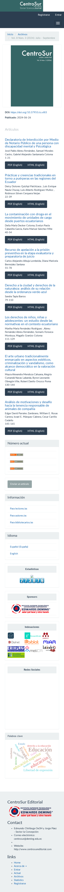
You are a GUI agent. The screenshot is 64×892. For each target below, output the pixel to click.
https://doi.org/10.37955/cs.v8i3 (29, 112)
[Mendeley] (45, 635)
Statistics (19, 880)
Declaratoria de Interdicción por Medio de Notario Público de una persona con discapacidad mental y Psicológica (32, 143)
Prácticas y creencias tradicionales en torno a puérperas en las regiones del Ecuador (30, 179)
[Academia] (11, 635)
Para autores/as (18, 515)
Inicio (10, 34)
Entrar (58, 15)
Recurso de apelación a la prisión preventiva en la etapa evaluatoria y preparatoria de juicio (29, 253)
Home (17, 863)
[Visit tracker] (32, 576)
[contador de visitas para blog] (32, 580)
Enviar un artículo (19, 484)
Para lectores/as (18, 508)
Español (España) (19, 547)
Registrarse (44, 15)
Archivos (22, 34)
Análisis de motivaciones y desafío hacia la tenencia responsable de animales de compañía (28, 406)
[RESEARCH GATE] (33, 635)
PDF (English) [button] (15, 165)
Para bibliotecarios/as (21, 522)
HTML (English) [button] (36, 165)
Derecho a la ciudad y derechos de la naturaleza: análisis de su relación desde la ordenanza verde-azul (30, 289)
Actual (17, 873)
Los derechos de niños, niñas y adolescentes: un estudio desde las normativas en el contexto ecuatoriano (31, 321)
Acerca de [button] (19, 866)
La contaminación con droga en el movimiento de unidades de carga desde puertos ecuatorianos (28, 218)
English (14, 553)
